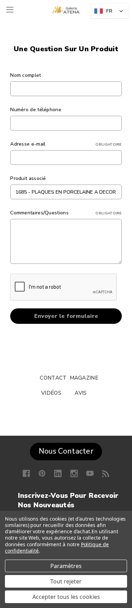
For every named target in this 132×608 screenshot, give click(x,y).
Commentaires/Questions (66, 212)
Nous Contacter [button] (66, 451)
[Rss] (105, 473)
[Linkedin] (58, 473)
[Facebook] (26, 473)
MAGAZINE (84, 377)
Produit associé (28, 178)
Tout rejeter (66, 581)
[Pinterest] (42, 473)
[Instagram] (74, 473)
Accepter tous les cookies (66, 597)
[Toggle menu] (9, 9)
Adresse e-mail (66, 144)
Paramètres (66, 566)
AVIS (81, 392)
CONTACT (53, 377)
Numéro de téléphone (35, 109)
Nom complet (25, 75)
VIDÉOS (51, 392)
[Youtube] (90, 473)
